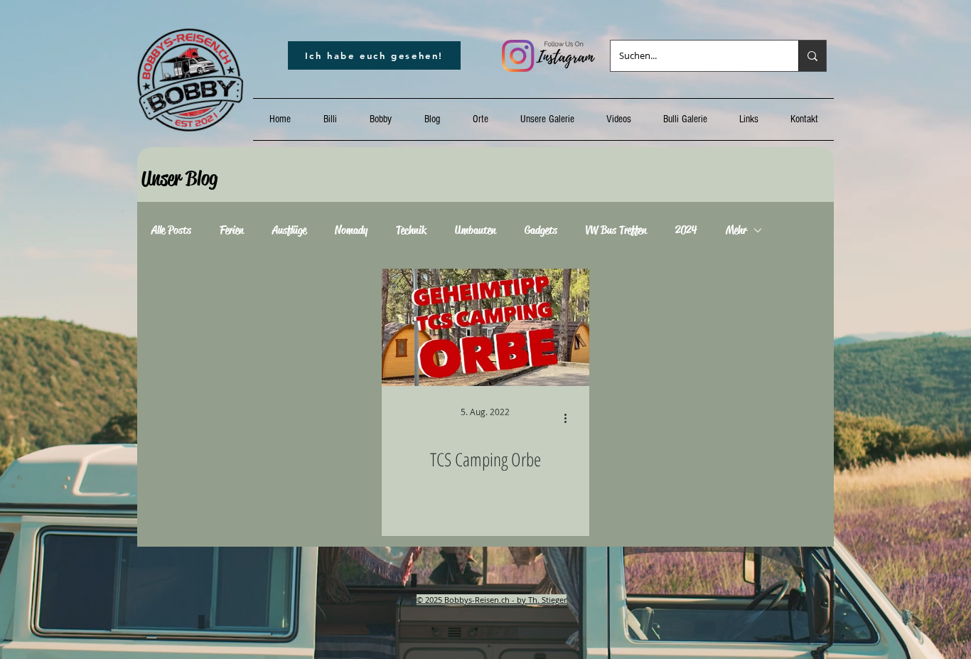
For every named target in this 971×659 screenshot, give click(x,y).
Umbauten (475, 230)
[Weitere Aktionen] (570, 418)
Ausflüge (289, 230)
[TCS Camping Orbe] (485, 327)
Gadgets (541, 230)
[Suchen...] (812, 56)
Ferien (232, 230)
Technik (411, 230)
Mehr (736, 230)
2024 (686, 230)
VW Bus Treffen (616, 230)
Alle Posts (171, 230)
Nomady (351, 230)
